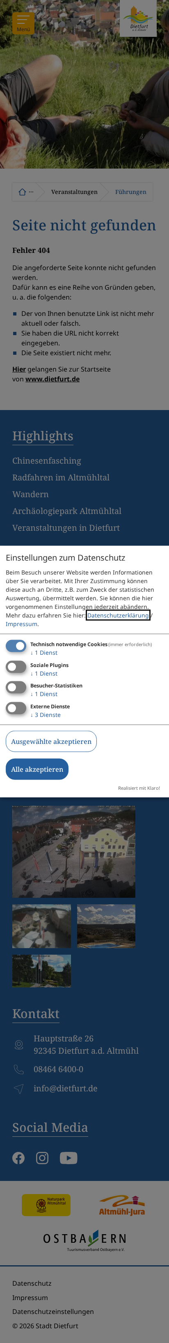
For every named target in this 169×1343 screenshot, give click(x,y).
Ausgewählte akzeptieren (51, 741)
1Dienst (43, 652)
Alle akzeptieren (37, 769)
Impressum (21, 623)
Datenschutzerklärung (118, 615)
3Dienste (45, 715)
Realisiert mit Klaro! (139, 788)
